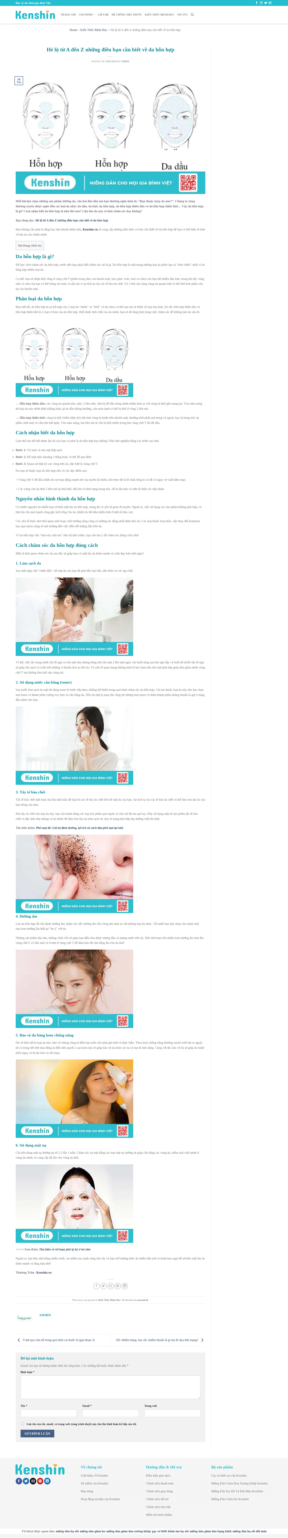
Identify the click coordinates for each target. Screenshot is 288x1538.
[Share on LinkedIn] (124, 1286)
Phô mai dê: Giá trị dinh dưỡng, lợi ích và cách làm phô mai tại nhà (79, 828)
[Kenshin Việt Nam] (35, 14)
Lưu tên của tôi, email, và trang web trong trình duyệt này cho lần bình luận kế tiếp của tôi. (82, 1424)
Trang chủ (68, 14)
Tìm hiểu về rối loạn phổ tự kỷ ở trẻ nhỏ (65, 1249)
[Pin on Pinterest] (117, 1286)
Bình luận (27, 1372)
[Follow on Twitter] (265, 3)
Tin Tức (182, 14)
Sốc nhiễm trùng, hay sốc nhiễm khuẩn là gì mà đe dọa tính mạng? (157, 1340)
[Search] (192, 14)
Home (73, 30)
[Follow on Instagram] (261, 3)
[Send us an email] (270, 3)
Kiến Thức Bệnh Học (159, 14)
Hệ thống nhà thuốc (127, 14)
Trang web (150, 1405)
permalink (143, 1300)
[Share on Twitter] (103, 1286)
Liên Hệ (103, 14)
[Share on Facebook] (96, 1286)
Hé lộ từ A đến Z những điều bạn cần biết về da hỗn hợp (71, 220)
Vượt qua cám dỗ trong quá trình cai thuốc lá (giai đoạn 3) (58, 1340)
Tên (24, 1405)
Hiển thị (36, 245)
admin (125, 61)
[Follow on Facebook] (256, 3)
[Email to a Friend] (110, 1286)
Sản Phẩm (85, 14)
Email (87, 1405)
